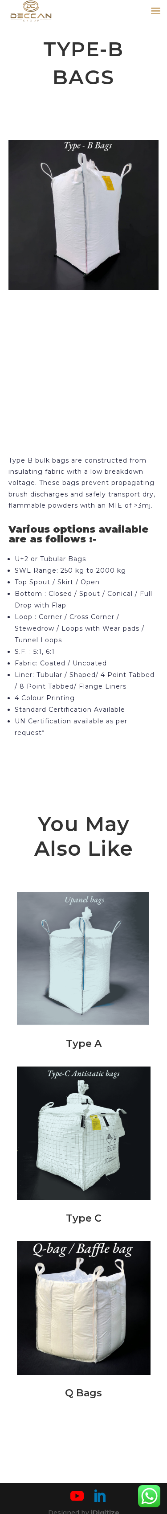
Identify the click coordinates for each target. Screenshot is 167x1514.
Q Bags (83, 1393)
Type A (84, 1044)
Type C (84, 1218)
